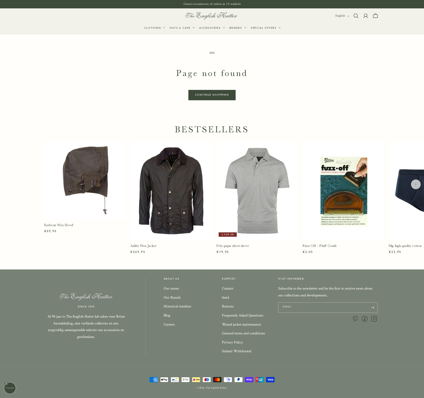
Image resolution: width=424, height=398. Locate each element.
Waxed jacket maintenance (241, 324)
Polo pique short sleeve (232, 246)
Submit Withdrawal (236, 351)
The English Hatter (216, 387)
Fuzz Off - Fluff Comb (320, 246)
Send (225, 297)
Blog (167, 315)
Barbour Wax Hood (58, 225)
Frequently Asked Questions (242, 315)
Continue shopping (212, 95)
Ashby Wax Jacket (143, 246)
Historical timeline (177, 306)
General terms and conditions (243, 333)
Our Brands (172, 297)
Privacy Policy (232, 342)
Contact (227, 288)
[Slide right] (416, 184)
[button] (154, 28)
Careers (169, 324)
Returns (228, 306)
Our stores (171, 288)
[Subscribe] (372, 307)
